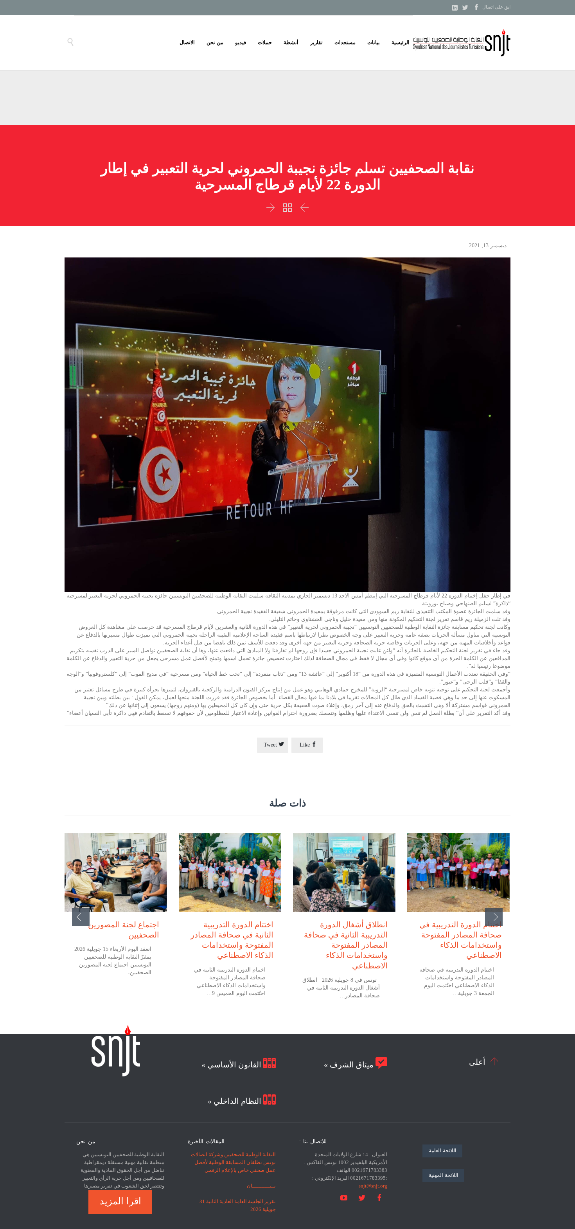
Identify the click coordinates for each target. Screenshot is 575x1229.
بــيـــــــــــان (261, 1186)
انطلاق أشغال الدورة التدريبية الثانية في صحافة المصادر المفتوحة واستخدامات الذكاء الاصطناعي (346, 945)
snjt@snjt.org (373, 1186)
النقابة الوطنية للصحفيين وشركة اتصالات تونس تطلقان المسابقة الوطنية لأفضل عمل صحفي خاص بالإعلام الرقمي (233, 1162)
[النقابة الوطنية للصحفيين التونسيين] (461, 42)
